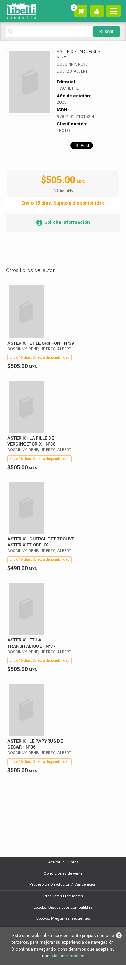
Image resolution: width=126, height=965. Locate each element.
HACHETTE (68, 88)
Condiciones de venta (63, 873)
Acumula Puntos (63, 862)
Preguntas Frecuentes (63, 896)
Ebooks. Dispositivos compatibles (63, 907)
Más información (67, 955)
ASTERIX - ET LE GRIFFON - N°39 (40, 343)
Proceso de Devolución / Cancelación (63, 884)
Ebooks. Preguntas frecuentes (63, 918)
